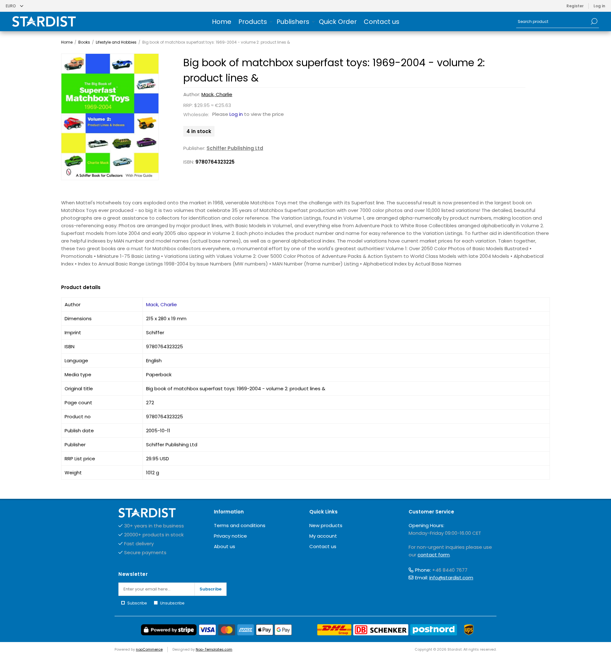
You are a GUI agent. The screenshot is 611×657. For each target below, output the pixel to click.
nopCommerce (149, 649)
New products (325, 525)
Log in (599, 6)
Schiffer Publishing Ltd (235, 148)
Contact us (322, 546)
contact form (434, 554)
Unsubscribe (172, 603)
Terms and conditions (239, 525)
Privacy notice (230, 536)
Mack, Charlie (216, 94)
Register (575, 6)
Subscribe (210, 589)
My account (323, 536)
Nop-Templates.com (214, 649)
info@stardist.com (451, 577)
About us (224, 546)
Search (594, 21)
